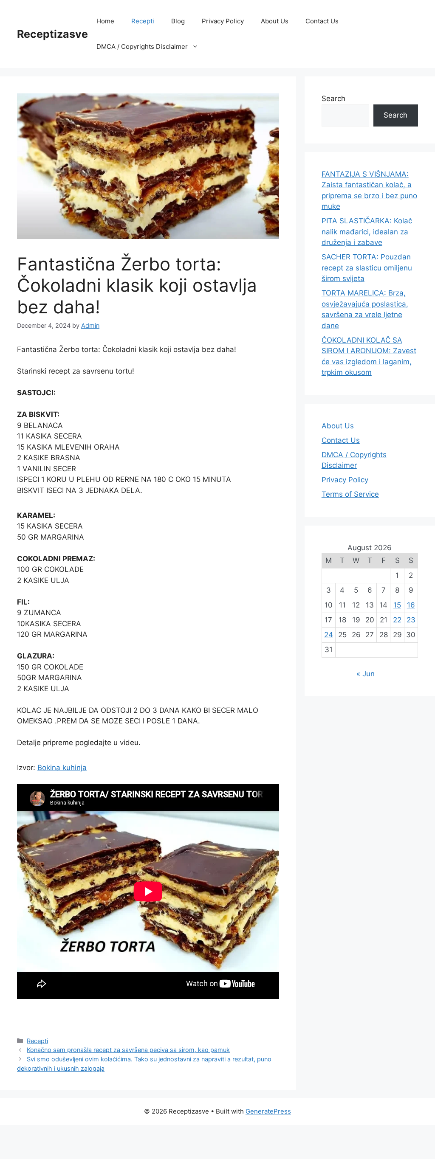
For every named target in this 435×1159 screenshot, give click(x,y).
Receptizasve (52, 34)
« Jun (365, 674)
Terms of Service (350, 494)
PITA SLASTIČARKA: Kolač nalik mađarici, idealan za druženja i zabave (367, 232)
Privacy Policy (223, 21)
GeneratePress (268, 1111)
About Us (274, 21)
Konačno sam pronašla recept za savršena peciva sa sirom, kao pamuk (128, 1049)
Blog (178, 21)
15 (397, 605)
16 (411, 605)
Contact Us (322, 21)
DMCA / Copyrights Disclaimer (142, 46)
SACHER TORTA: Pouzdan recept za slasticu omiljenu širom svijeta (367, 268)
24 (328, 634)
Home (105, 21)
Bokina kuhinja (62, 767)
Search (333, 98)
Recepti (142, 21)
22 (397, 620)
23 (411, 620)
